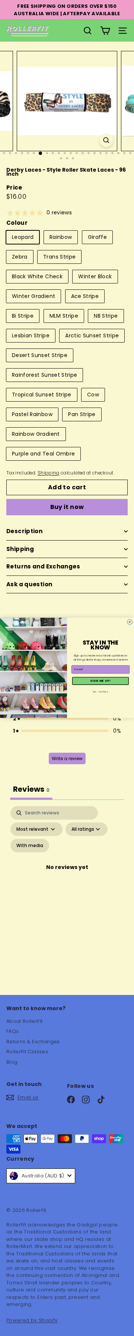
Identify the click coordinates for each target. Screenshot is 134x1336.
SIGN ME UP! (100, 681)
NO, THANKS (100, 691)
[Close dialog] (130, 622)
